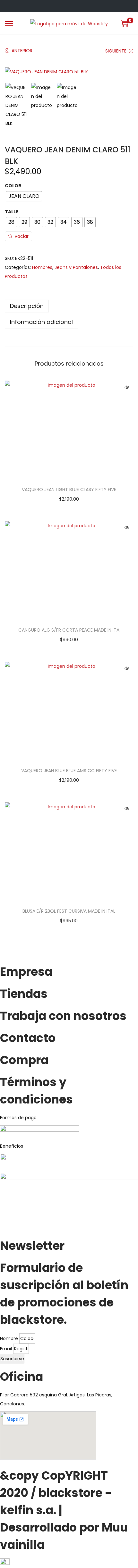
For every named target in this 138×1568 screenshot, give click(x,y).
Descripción (27, 306)
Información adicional (41, 322)
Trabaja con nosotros (63, 1016)
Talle (11, 211)
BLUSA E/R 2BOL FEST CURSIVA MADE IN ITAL (68, 911)
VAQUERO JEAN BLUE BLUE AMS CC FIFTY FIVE (69, 770)
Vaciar (21, 236)
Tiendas (23, 994)
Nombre (9, 1338)
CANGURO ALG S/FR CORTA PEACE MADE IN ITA (68, 630)
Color (13, 185)
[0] (124, 23)
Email (6, 1349)
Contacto (28, 1038)
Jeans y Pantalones (76, 267)
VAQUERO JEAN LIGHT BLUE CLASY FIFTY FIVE (69, 489)
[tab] (69, 306)
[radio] (24, 196)
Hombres (42, 267)
